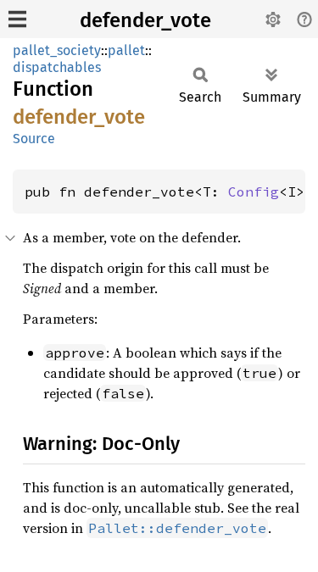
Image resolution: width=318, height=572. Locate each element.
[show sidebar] (17, 19)
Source (34, 139)
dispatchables (57, 67)
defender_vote (145, 20)
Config (253, 191)
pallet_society (57, 50)
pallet (126, 50)
